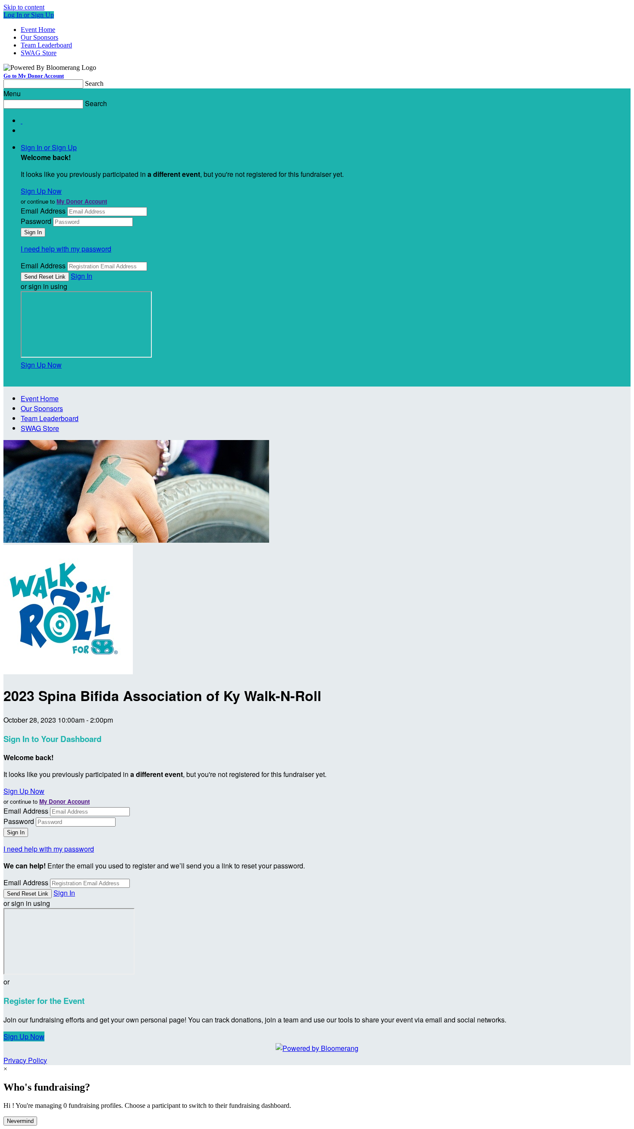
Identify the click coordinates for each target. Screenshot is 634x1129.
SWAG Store (38, 53)
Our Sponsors (39, 37)
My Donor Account (81, 201)
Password (36, 221)
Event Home (38, 29)
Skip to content (23, 7)
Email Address (43, 211)
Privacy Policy (25, 1060)
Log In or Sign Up (28, 15)
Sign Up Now (41, 191)
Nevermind (20, 1121)
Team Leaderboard (46, 45)
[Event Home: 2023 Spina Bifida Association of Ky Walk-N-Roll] (68, 671)
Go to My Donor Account (33, 75)
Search (94, 83)
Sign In (81, 276)
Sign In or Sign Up (49, 147)
